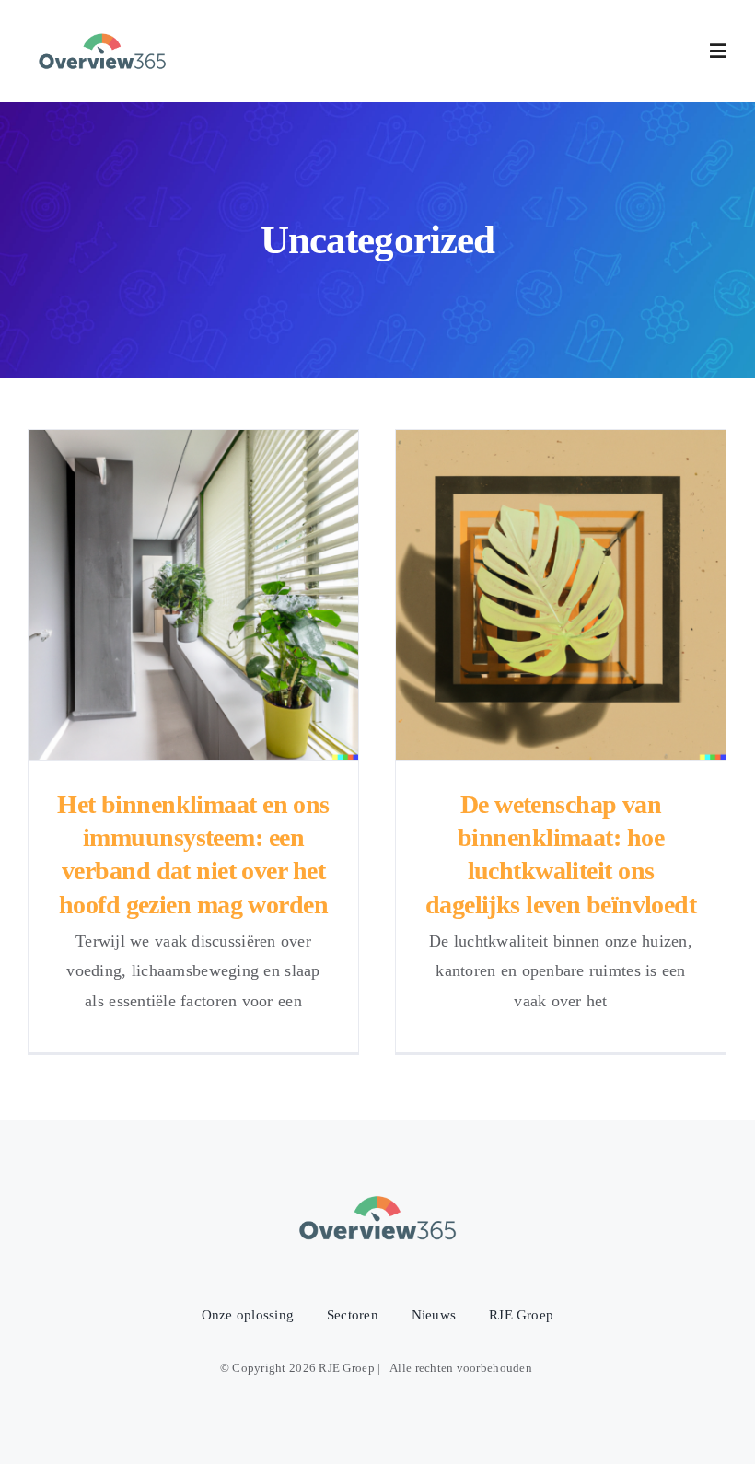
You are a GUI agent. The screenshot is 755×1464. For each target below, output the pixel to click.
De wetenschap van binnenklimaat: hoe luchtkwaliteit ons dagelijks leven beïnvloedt (561, 594)
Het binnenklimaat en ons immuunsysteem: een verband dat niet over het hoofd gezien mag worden (194, 594)
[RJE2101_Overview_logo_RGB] (102, 30)
